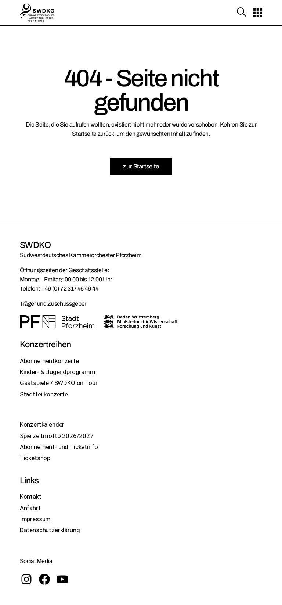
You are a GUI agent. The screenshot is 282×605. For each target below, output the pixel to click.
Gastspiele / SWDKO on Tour (59, 383)
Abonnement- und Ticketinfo (59, 447)
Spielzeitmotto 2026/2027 (57, 435)
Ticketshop (35, 458)
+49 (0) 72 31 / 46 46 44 (69, 288)
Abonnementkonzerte (49, 360)
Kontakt (30, 496)
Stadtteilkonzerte (44, 394)
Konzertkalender (42, 424)
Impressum (35, 519)
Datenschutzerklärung (50, 530)
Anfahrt (30, 508)
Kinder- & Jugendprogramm (57, 372)
